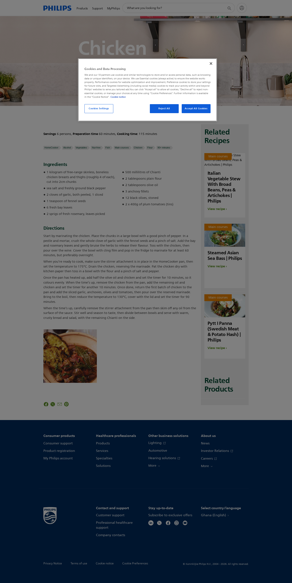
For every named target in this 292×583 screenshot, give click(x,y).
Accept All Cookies (196, 108)
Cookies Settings (99, 108)
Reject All (164, 108)
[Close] (211, 63)
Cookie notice (118, 97)
